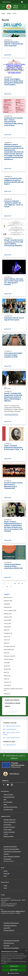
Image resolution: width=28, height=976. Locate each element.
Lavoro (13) (7, 640)
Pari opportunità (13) (9, 646)
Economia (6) (7, 627)
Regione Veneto (6, 2)
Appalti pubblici (8, 829)
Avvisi (5, 876)
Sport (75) (6, 672)
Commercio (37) (8, 617)
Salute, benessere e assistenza (12, 856)
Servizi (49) (7, 666)
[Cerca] (25, 7)
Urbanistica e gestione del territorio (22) (13, 689)
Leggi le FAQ (7, 928)
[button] (14, 973)
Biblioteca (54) (7, 614)
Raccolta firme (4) (8, 659)
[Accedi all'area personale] (21, 2)
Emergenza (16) (8, 633)
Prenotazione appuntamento (11, 923)
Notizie (9, 388)
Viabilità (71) (7, 694)
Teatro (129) (7, 676)
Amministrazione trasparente (11, 940)
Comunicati (7, 873)
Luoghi (5, 885)
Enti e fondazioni (8, 802)
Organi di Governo (8, 794)
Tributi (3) (6, 679)
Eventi (5, 888)
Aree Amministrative (9, 797)
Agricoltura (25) (8, 597)
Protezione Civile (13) (9, 656)
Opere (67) (6, 643)
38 (15, 583)
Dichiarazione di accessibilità (11, 948)
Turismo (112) (7, 682)
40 (22, 583)
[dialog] (14, 962)
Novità (9, 13)
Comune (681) (7, 620)
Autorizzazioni (7, 859)
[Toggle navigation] (3, 7)
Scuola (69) (7, 662)
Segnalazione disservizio (10, 925)
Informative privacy (9, 943)
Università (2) (7, 685)
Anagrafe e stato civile (9, 820)
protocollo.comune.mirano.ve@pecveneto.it (13, 911)
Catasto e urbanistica (9, 832)
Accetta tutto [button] (14, 966)
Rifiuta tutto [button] (14, 970)
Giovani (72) (7, 636)
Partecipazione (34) (9, 649)
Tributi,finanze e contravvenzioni (12, 851)
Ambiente (6, 854)
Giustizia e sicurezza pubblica (11, 849)
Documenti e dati (8, 809)
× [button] (26, 950)
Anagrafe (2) (7, 604)
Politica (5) (6, 653)
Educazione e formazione (10, 846)
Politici (5, 804)
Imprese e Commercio (9, 827)
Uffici (5, 799)
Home (3, 13)
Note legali (6, 945)
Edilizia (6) (6, 630)
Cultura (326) (7, 623)
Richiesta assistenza (9, 930)
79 (7, 586)
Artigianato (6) (7, 607)
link (6, 963)
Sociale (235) (7, 669)
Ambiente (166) (8, 601)
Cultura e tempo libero (9, 822)
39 (18, 583)
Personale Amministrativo (10, 807)
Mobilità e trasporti (9, 836)
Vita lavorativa (7, 824)
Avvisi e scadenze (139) (10, 610)
